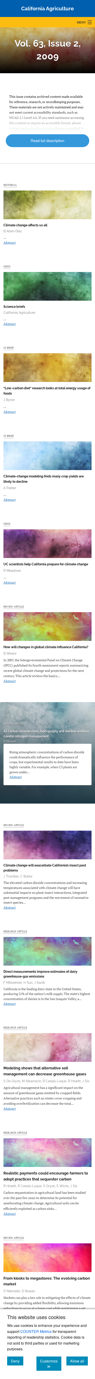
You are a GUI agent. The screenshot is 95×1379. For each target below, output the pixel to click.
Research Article (15, 931)
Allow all (79, 1361)
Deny (17, 1361)
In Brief (8, 347)
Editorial (10, 185)
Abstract (9, 242)
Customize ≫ (50, 1363)
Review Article (13, 606)
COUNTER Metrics (36, 1331)
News (6, 266)
